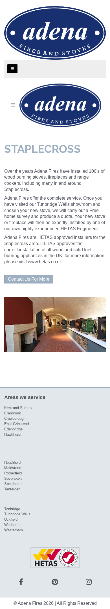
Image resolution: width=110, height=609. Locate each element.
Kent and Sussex (18, 408)
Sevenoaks (13, 478)
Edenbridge (13, 429)
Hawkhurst (12, 434)
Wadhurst (12, 525)
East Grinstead (16, 424)
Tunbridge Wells (17, 514)
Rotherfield (13, 473)
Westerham (13, 530)
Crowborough (14, 418)
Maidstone (12, 468)
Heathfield (12, 462)
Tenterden (12, 489)
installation (30, 249)
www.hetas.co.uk (45, 261)
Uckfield (10, 519)
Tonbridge (12, 509)
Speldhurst (13, 484)
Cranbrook (12, 413)
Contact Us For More (28, 279)
